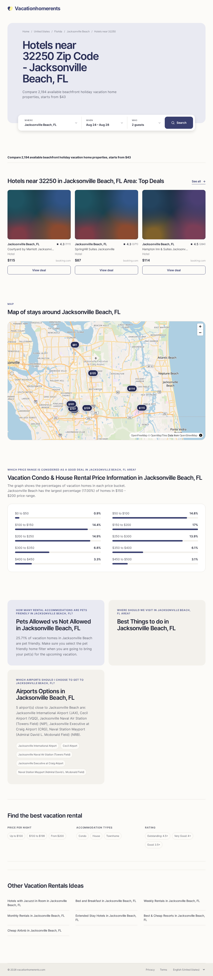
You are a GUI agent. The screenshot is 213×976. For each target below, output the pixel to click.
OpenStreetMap (188, 435)
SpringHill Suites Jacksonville (94, 249)
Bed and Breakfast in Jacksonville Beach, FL (106, 901)
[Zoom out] (200, 333)
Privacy (150, 969)
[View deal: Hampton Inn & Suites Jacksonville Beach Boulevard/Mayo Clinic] (174, 214)
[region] (106, 380)
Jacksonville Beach (78, 31)
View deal (39, 270)
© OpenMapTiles (157, 435)
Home (25, 31)
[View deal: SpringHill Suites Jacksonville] (106, 214)
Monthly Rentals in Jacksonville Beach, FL (36, 915)
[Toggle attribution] (200, 435)
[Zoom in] (200, 326)
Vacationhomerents (37, 8)
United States (42, 31)
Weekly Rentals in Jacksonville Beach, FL (172, 901)
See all (199, 181)
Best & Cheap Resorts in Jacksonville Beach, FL (174, 918)
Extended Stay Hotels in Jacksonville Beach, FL (106, 918)
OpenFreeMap (139, 435)
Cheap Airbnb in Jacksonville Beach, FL (34, 930)
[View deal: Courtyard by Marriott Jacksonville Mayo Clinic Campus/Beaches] (39, 214)
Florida (58, 31)
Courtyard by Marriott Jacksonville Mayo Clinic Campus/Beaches (51, 249)
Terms (163, 969)
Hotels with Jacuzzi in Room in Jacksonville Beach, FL (37, 903)
